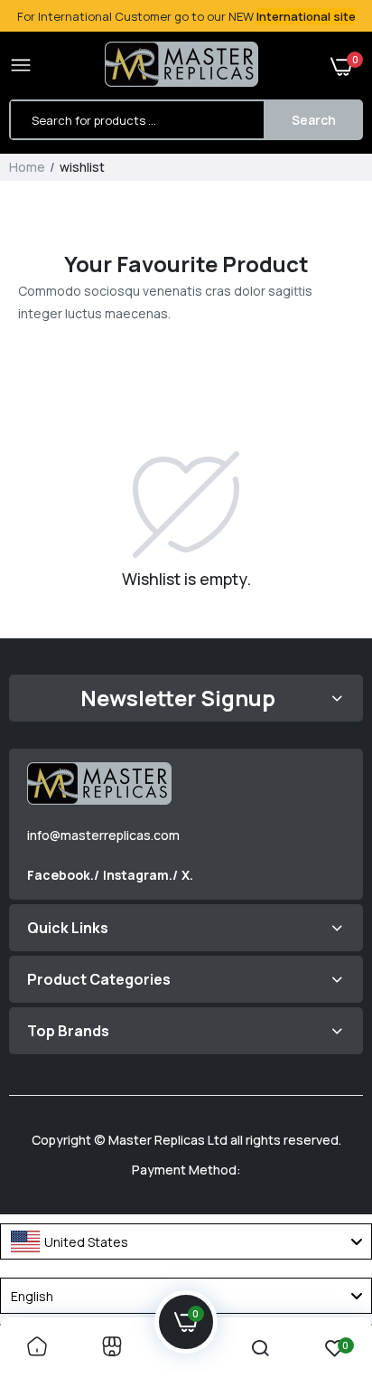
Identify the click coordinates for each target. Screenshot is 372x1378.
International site (306, 16)
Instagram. (137, 874)
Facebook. (60, 874)
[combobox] (186, 1241)
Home (27, 166)
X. (187, 874)
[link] (37, 1348)
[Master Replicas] (181, 66)
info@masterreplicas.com (103, 835)
